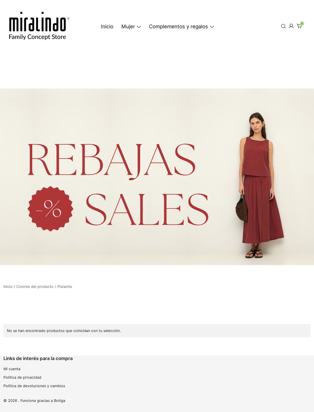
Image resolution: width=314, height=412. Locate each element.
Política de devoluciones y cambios (34, 385)
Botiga (59, 400)
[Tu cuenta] (291, 26)
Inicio (107, 26)
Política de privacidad (22, 377)
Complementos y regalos (178, 26)
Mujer (128, 26)
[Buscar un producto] (283, 26)
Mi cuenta (11, 368)
